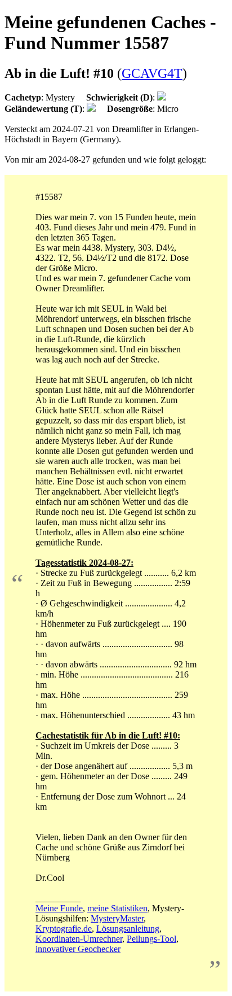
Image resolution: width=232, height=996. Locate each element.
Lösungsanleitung (127, 928)
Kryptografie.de (63, 928)
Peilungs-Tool (151, 938)
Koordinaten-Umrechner (78, 938)
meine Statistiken (117, 908)
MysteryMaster (117, 918)
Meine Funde (59, 908)
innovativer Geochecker (78, 949)
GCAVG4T (152, 73)
